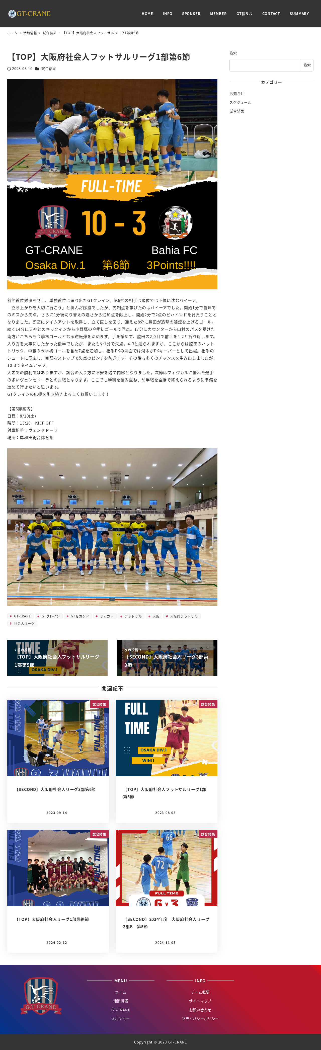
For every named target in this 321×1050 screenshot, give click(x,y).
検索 (233, 52)
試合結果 (48, 68)
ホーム (120, 992)
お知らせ (236, 93)
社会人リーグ (24, 623)
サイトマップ (200, 1000)
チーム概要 (200, 992)
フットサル (132, 616)
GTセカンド (80, 616)
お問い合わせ (200, 1009)
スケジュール (240, 102)
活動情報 (120, 1000)
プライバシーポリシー (200, 1018)
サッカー (106, 616)
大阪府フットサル (183, 616)
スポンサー (120, 1018)
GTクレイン (50, 616)
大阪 (155, 616)
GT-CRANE (22, 616)
